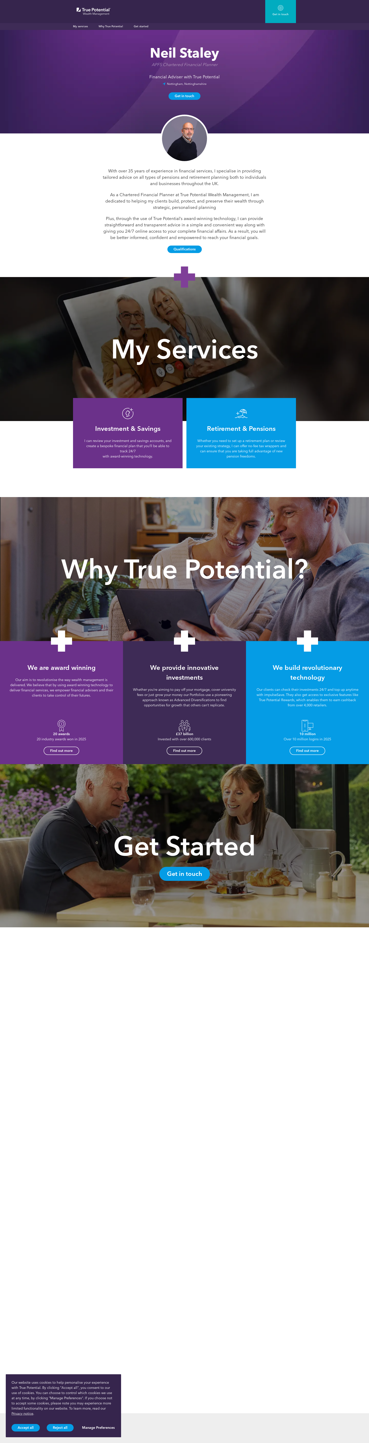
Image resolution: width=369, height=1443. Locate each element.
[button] (60, 442)
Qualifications (185, 249)
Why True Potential (111, 26)
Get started (141, 26)
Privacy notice (22, 1414)
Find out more (61, 751)
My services (80, 26)
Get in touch (184, 96)
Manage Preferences (98, 1428)
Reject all (60, 1428)
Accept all (26, 1428)
